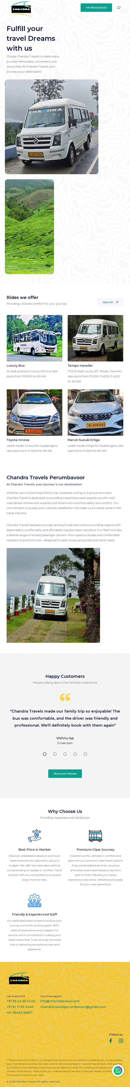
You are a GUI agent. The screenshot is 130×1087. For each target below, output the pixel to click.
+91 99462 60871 (19, 1013)
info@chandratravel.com (60, 1001)
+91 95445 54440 (96, 7)
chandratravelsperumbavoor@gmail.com (73, 1007)
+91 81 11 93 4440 (20, 1007)
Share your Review (65, 773)
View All (108, 302)
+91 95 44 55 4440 (21, 1001)
